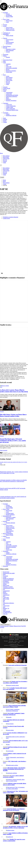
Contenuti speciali (4, 626)
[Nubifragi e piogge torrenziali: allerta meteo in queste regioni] (15, 780)
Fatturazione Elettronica (11, 96)
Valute (7, 84)
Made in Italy (6, 585)
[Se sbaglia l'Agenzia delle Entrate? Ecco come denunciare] (15, 685)
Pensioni (5, 24)
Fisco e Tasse (6, 19)
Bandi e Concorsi (10, 28)
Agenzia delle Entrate (8, 580)
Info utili (5, 47)
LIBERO (2, 636)
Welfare (5, 584)
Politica (4, 55)
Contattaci (11, 626)
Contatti (5, 122)
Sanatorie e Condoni (8, 586)
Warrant (8, 83)
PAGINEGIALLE (11, 636)
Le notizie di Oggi (7, 612)
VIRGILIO (6, 636)
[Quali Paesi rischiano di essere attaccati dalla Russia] (15, 744)
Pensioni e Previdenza (11, 100)
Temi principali (6, 611)
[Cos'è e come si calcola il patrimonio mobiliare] (15, 773)
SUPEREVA (17, 639)
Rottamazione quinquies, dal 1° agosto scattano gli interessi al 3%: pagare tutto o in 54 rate (14, 472)
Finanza (8, 14)
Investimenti (9, 15)
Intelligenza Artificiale (11, 115)
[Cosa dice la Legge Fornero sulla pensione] (15, 723)
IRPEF (4, 592)
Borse (4, 74)
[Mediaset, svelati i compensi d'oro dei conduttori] (15, 751)
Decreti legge (6, 571)
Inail (4, 607)
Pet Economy (9, 43)
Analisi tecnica (6, 218)
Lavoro (4, 26)
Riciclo (7, 69)
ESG (7, 65)
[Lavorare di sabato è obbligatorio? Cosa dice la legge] (15, 730)
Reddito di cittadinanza (8, 578)
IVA (4, 589)
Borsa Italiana (9, 77)
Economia (5, 12)
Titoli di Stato (9, 80)
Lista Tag (5, 613)
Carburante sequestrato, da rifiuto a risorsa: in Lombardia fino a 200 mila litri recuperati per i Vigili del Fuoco (13, 480)
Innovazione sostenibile (11, 68)
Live (1, 387)
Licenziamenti (6, 590)
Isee (4, 604)
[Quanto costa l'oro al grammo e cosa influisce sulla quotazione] (15, 673)
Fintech (7, 114)
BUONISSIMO (11, 639)
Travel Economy (10, 42)
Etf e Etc (8, 81)
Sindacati (5, 593)
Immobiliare (6, 34)
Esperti (4, 120)
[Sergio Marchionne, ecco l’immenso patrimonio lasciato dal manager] (15, 801)
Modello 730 (6, 608)
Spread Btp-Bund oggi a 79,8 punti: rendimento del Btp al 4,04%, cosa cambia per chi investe (13, 440)
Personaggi (5, 54)
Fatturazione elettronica (8, 603)
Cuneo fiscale (6, 605)
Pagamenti (5, 576)
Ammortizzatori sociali (8, 588)
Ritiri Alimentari (10, 50)
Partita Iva (8, 99)
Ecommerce (6, 581)
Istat (4, 600)
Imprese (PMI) (9, 16)
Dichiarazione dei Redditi (12, 95)
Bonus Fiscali (9, 20)
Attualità (5, 119)
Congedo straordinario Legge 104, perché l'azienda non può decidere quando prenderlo (13, 497)
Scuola (4, 577)
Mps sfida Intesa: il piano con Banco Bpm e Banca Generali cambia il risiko (13, 415)
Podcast (5, 89)
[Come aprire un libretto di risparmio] (15, 657)
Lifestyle (5, 38)
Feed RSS (23, 626)
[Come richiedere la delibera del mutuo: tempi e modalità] (15, 830)
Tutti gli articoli (3, 450)
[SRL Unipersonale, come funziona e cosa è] (15, 758)
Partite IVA (8, 532)
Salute (4, 118)
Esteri (4, 61)
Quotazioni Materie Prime (12, 110)
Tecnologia (5, 112)
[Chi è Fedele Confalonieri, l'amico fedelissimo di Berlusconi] (15, 710)
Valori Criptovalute (10, 108)
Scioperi (8, 51)
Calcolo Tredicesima (11, 106)
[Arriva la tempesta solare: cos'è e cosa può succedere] (15, 737)
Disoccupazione (10, 531)
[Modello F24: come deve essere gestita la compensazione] (15, 837)
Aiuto (19, 642)
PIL (4, 601)
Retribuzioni (9, 529)
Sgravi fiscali (6, 582)
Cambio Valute (9, 107)
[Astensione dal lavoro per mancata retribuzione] (15, 717)
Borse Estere (9, 78)
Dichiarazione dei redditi (9, 573)
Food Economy (9, 39)
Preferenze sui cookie (12, 642)
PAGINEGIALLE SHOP (19, 636)
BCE (4, 596)
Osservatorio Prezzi (7, 60)
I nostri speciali (6, 88)
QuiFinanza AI (6, 32)
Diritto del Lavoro (10, 30)
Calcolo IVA (9, 104)
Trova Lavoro (9, 27)
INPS (4, 574)
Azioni (7, 76)
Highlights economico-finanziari (10, 217)
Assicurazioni (9, 92)
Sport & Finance (7, 46)
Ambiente (8, 64)
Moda (7, 41)
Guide (4, 91)
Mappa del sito (17, 626)
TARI (4, 609)
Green (4, 62)
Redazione (5, 566)
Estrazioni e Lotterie (10, 49)
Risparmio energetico (11, 70)
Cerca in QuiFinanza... (5, 624)
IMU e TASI (6, 599)
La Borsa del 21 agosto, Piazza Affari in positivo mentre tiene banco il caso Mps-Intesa (14, 390)
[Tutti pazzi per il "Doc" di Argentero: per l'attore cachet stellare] (15, 788)
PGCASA (25, 636)
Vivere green (9, 72)
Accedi (2, 177)
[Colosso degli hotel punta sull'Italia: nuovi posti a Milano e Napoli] (15, 697)
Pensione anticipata (10, 522)
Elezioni (8, 57)
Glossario (5, 87)
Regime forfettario (10, 514)
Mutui (7, 97)
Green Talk (8, 66)
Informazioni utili (7, 516)
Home (4, 180)
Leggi (7, 22)
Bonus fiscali (9, 510)
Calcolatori (5, 103)
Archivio (2, 627)
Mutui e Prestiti (9, 35)
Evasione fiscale (10, 513)
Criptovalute (9, 93)
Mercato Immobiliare (8, 533)
